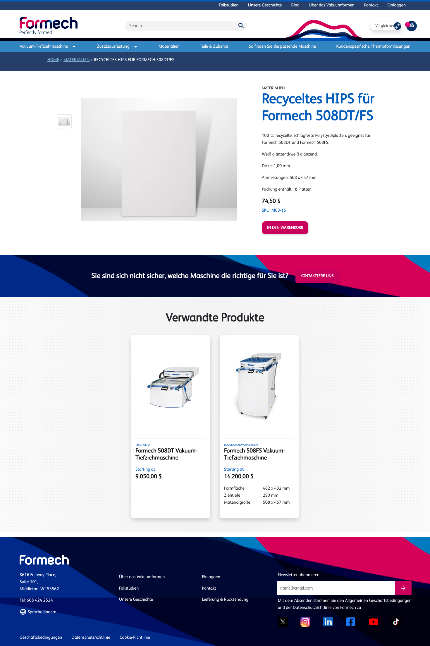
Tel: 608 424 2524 (36, 600)
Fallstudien (228, 5)
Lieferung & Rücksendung (225, 599)
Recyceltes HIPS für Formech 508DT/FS (134, 60)
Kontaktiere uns (316, 276)
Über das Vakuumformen (332, 5)
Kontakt (371, 5)
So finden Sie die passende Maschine (282, 46)
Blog (295, 5)
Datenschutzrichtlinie (90, 637)
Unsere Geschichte (265, 5)
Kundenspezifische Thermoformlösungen (373, 46)
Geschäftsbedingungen (41, 637)
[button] (64, 121)
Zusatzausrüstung (113, 46)
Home (53, 60)
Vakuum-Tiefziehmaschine (44, 46)
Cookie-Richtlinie (135, 637)
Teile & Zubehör (214, 46)
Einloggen (397, 5)
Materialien (169, 46)
